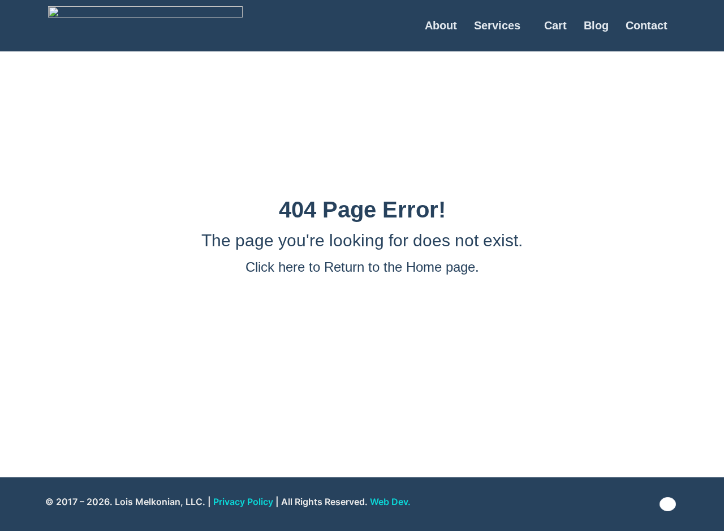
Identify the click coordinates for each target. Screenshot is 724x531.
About (441, 25)
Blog (596, 25)
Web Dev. (390, 501)
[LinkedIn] (668, 504)
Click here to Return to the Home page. (362, 267)
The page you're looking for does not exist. (362, 240)
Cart (555, 25)
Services (497, 25)
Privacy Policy (243, 501)
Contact (646, 25)
